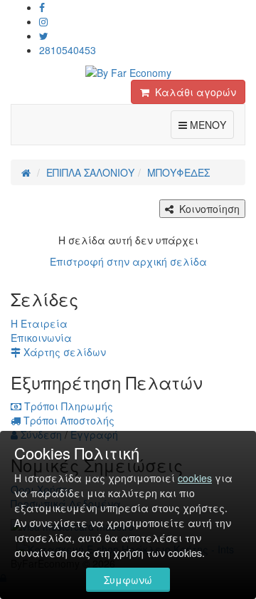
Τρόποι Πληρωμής (67, 406)
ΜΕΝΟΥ (210, 124)
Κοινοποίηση (207, 209)
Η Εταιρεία (39, 323)
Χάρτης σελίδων (63, 352)
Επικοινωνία (41, 337)
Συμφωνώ (128, 580)
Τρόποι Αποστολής (67, 420)
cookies (195, 478)
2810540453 (67, 50)
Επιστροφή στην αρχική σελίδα (128, 261)
